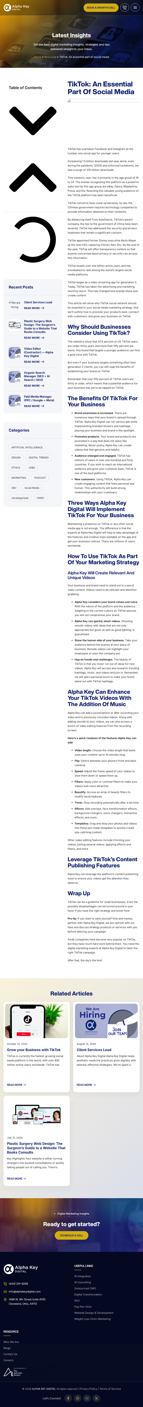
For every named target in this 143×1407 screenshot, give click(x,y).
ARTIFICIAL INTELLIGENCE (27, 447)
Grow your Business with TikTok (34, 1050)
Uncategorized (20, 497)
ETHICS (16, 467)
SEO (14, 487)
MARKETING (19, 477)
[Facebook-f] (68, 1398)
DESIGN (16, 457)
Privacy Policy (88, 1388)
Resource (50, 57)
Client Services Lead (94, 1050)
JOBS (31, 467)
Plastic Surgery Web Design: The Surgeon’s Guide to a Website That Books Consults (36, 1148)
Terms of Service (110, 1388)
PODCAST (40, 477)
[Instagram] (77, 1398)
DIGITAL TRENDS (39, 457)
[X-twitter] (96, 1398)
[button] (33, 121)
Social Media (32, 487)
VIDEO (40, 497)
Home (37, 57)
